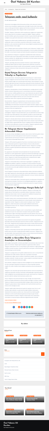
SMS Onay (7, 376)
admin (7, 20)
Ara (6, 350)
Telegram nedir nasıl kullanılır (21, 17)
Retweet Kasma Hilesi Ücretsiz (12, 370)
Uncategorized (8, 13)
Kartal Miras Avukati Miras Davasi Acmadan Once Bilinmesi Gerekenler (13, 413)
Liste (6, 363)
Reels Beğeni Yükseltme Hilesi (11, 366)
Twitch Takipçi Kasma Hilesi (11, 379)
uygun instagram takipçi (10, 300)
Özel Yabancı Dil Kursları (25, 2)
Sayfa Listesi (8, 373)
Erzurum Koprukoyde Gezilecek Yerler (24, 339)
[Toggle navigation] (5, 2)
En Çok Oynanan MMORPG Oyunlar (13, 302)
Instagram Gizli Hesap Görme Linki (12, 360)
